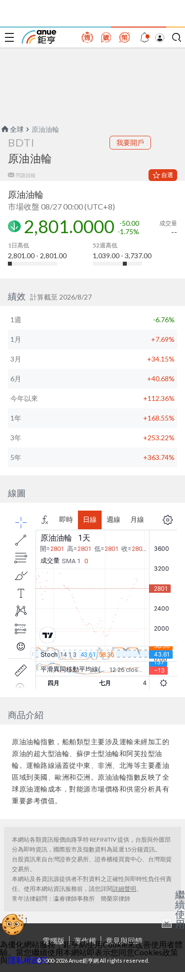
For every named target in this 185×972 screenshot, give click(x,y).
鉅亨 (39, 37)
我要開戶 (130, 142)
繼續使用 (180, 909)
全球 (17, 129)
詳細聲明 (124, 888)
